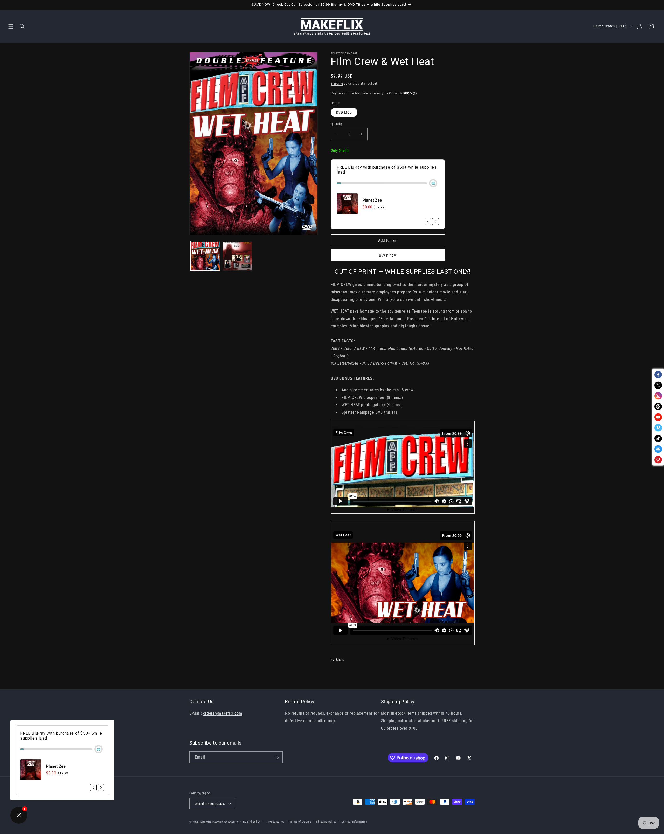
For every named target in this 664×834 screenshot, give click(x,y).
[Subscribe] (276, 757)
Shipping (337, 83)
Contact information (354, 821)
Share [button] (340, 660)
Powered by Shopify (225, 822)
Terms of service (300, 821)
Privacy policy (275, 821)
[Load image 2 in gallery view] (237, 256)
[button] (11, 26)
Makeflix (206, 822)
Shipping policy (326, 821)
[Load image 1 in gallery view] (205, 256)
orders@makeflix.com (222, 713)
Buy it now (388, 255)
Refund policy (252, 821)
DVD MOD (344, 112)
